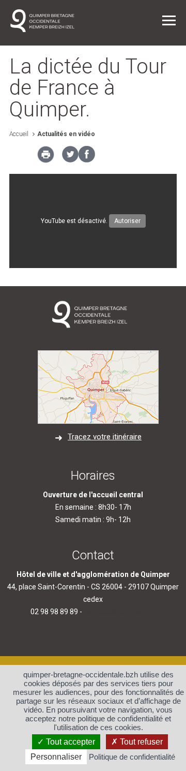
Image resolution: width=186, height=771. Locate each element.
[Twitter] (70, 160)
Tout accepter (69, 741)
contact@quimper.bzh (120, 611)
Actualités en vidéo (66, 134)
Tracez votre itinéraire (105, 436)
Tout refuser (140, 741)
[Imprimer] (45, 157)
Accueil (18, 134)
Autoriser (127, 221)
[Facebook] (87, 160)
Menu (169, 20)
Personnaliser (56, 756)
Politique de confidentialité (132, 756)
